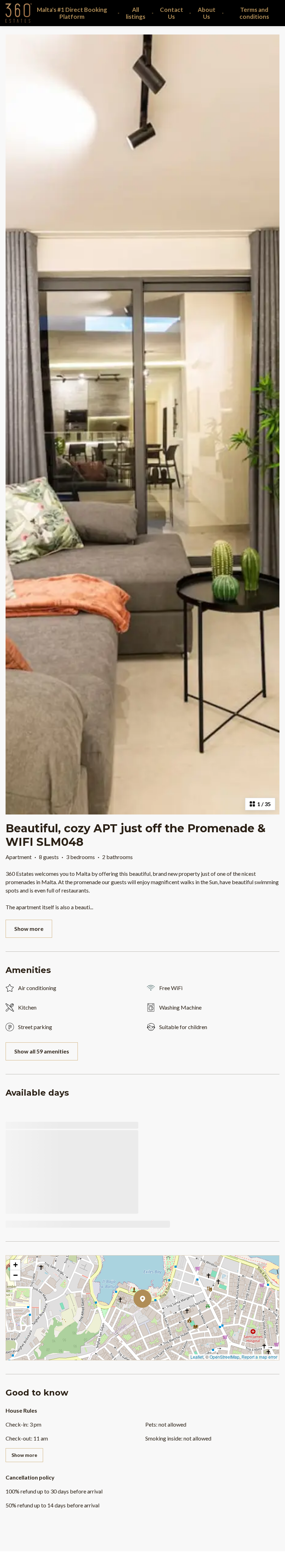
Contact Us (171, 13)
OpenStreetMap (224, 1357)
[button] (151, 1317)
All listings (135, 13)
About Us (206, 13)
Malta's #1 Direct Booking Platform (72, 13)
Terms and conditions (254, 13)
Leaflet (196, 1357)
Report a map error (259, 1357)
